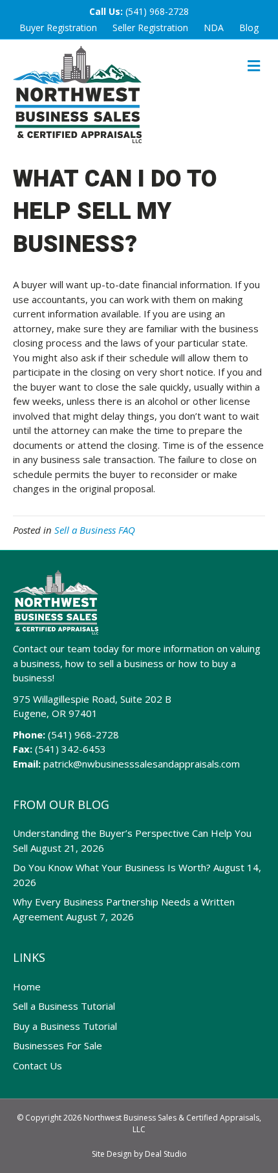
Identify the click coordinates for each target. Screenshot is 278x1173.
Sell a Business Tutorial (64, 1005)
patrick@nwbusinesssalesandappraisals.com (141, 763)
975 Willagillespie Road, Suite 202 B (92, 698)
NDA (214, 27)
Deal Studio (166, 1153)
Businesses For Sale (57, 1045)
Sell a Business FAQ (94, 529)
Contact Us (37, 1065)
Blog (249, 27)
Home (27, 986)
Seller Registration (150, 27)
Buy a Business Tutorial (65, 1025)
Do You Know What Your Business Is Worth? (112, 867)
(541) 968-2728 (157, 11)
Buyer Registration (58, 27)
